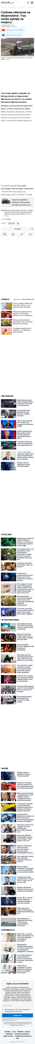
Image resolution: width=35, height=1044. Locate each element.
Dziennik (3, 7)
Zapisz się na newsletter (14, 35)
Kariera (27, 1032)
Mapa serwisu (8, 1036)
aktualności (22, 7)
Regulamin (9, 1034)
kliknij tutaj (22, 1025)
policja (11, 223)
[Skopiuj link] (22, 234)
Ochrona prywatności (21, 1034)
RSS (17, 1038)
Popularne (16, 299)
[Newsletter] (4, 234)
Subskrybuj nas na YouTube (14, 30)
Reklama (20, 1032)
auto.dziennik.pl (12, 7)
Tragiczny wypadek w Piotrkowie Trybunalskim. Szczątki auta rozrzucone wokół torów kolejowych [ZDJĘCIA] (21, 202)
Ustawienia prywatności (23, 1036)
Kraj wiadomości (28, 299)
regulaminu (26, 1009)
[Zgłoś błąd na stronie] (30, 234)
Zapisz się (17, 1015)
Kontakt (7, 1032)
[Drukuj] (13, 234)
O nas (14, 1032)
